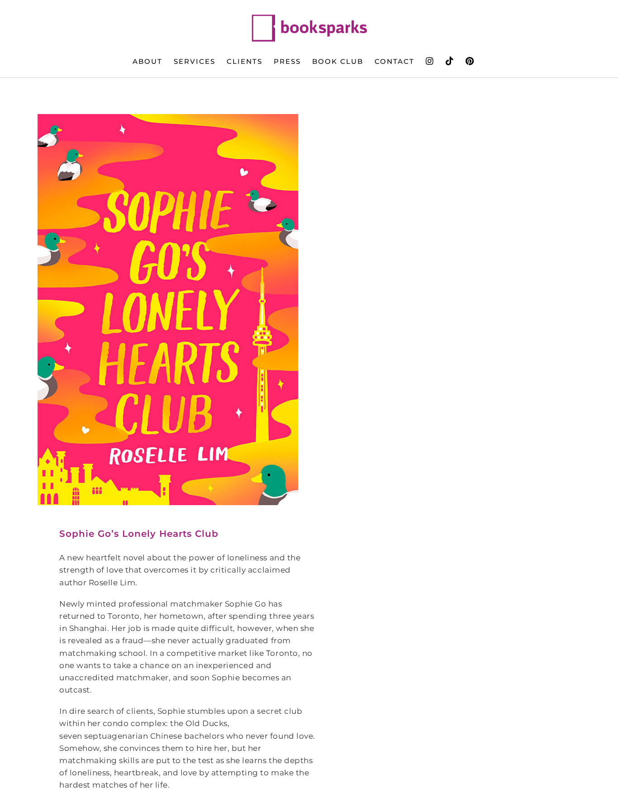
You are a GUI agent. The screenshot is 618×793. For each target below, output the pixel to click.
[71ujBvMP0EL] (168, 309)
